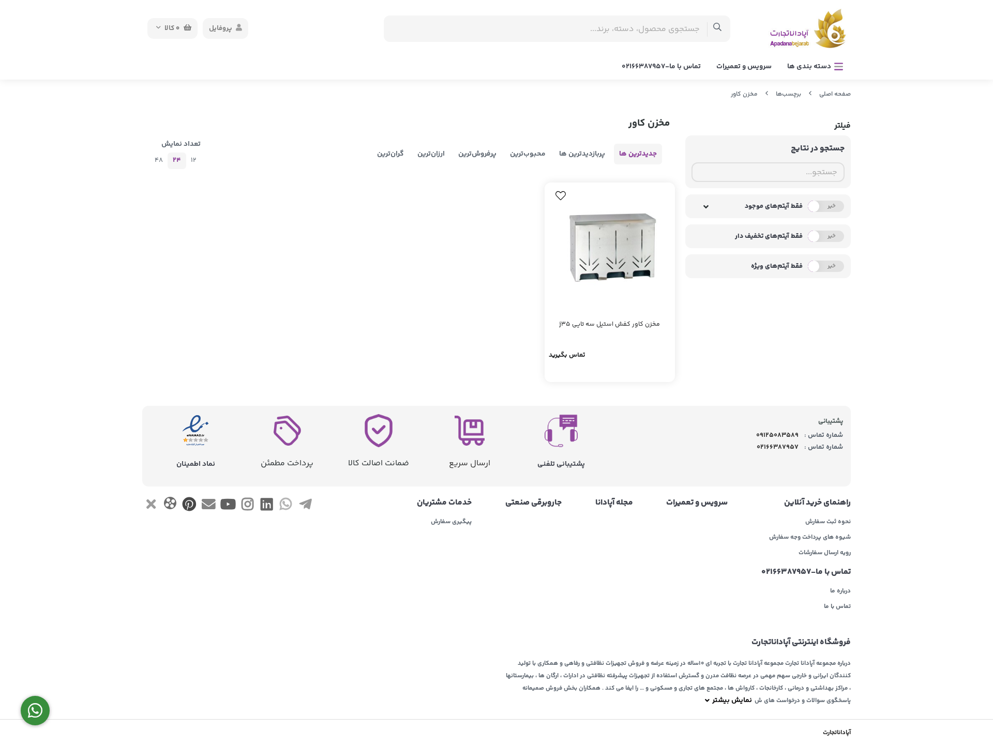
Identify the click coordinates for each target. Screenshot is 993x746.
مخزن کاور (744, 94)
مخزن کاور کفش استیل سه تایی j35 (609, 324)
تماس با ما (837, 607)
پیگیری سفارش (451, 522)
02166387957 (778, 447)
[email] (208, 506)
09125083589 (777, 435)
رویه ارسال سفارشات (825, 553)
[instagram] (247, 506)
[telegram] (305, 506)
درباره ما (840, 591)
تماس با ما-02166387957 (661, 66)
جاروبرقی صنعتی (533, 503)
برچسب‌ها (788, 94)
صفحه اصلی (835, 94)
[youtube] (227, 506)
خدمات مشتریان (444, 503)
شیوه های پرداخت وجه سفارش (810, 537)
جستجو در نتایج (818, 148)
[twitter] (150, 506)
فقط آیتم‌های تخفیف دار (769, 236)
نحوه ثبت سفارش (828, 522)
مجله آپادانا (614, 503)
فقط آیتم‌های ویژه (777, 266)
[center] (717, 28)
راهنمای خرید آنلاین (817, 503)
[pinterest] (189, 506)
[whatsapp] (285, 506)
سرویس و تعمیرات (744, 66)
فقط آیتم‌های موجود (774, 206)
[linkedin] (266, 506)
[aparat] (169, 505)
